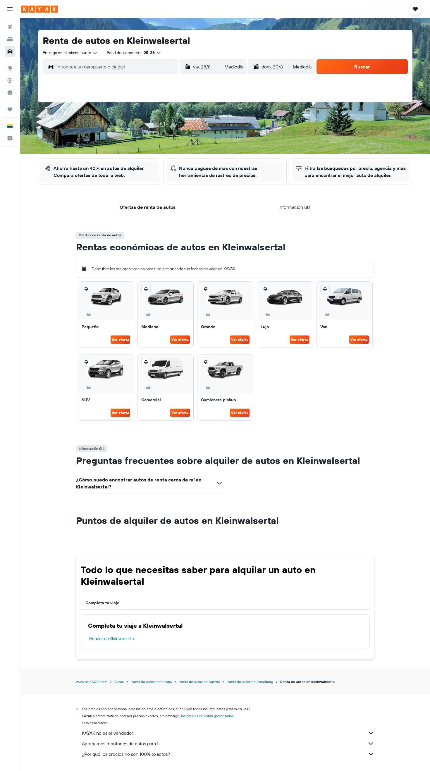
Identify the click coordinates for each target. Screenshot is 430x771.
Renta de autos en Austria (199, 681)
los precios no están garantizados (207, 716)
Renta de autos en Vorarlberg (250, 681)
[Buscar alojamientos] (10, 39)
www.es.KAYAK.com (91, 681)
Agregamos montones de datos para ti (120, 743)
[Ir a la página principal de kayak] (39, 9)
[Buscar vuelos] (10, 27)
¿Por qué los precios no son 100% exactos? (126, 754)
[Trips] (10, 109)
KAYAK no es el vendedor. (108, 733)
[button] (10, 9)
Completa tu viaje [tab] (102, 602)
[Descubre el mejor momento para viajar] (10, 93)
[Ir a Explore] (10, 68)
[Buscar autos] (10, 51)
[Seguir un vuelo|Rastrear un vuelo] (10, 80)
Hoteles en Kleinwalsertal (112, 638)
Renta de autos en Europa (151, 681)
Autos (119, 681)
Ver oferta (120, 339)
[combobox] (70, 53)
